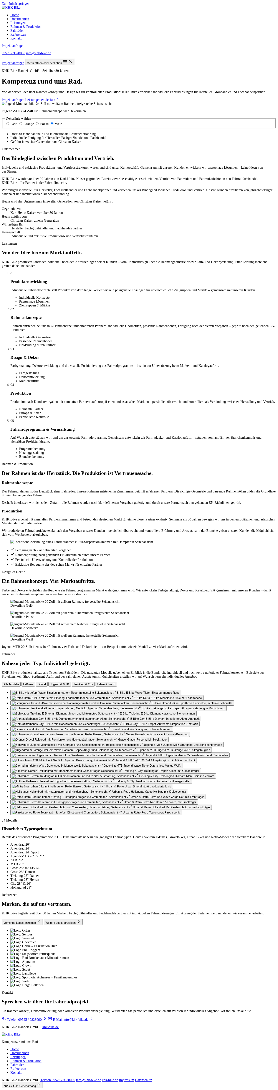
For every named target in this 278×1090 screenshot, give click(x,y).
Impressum (126, 1080)
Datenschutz (143, 1080)
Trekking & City (83, 684)
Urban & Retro (106, 684)
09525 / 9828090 (13, 53)
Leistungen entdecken (40, 100)
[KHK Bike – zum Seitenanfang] (11, 7)
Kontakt (16, 38)
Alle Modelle (11, 684)
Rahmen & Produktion (25, 26)
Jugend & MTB (59, 684)
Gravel (42, 684)
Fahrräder (17, 30)
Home (14, 15)
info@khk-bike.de (38, 53)
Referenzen (18, 34)
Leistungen (18, 23)
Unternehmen (19, 19)
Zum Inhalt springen (16, 3)
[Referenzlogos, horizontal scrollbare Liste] (139, 958)
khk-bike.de (50, 1027)
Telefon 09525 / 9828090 (57, 1080)
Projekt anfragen (13, 46)
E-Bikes (28, 684)
